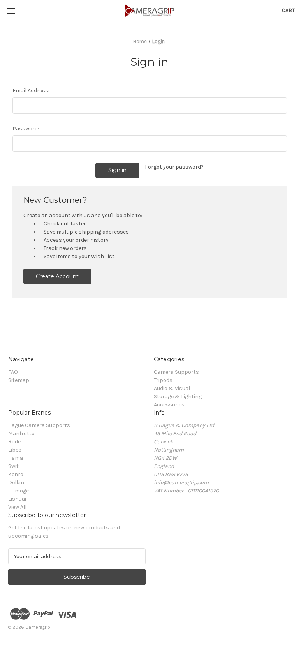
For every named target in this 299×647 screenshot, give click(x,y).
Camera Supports (176, 372)
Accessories (169, 404)
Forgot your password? (174, 167)
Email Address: (30, 90)
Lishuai (17, 499)
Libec (14, 450)
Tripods (163, 380)
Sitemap (18, 380)
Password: (25, 128)
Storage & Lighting (178, 396)
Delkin (16, 482)
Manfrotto (21, 433)
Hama (15, 458)
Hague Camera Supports (39, 425)
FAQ (13, 372)
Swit (13, 466)
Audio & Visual (172, 388)
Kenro (15, 474)
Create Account (57, 276)
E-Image (18, 490)
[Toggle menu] (10, 10)
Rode (14, 441)
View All (17, 507)
